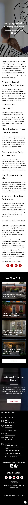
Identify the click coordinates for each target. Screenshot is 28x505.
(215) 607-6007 (8, 427)
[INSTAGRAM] (10, 477)
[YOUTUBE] (14, 477)
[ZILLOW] (21, 477)
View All (14, 361)
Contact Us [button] (14, 401)
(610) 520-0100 (8, 439)
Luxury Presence (14, 487)
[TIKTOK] (17, 477)
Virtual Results (16, 261)
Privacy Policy (20, 495)
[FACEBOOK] (6, 477)
